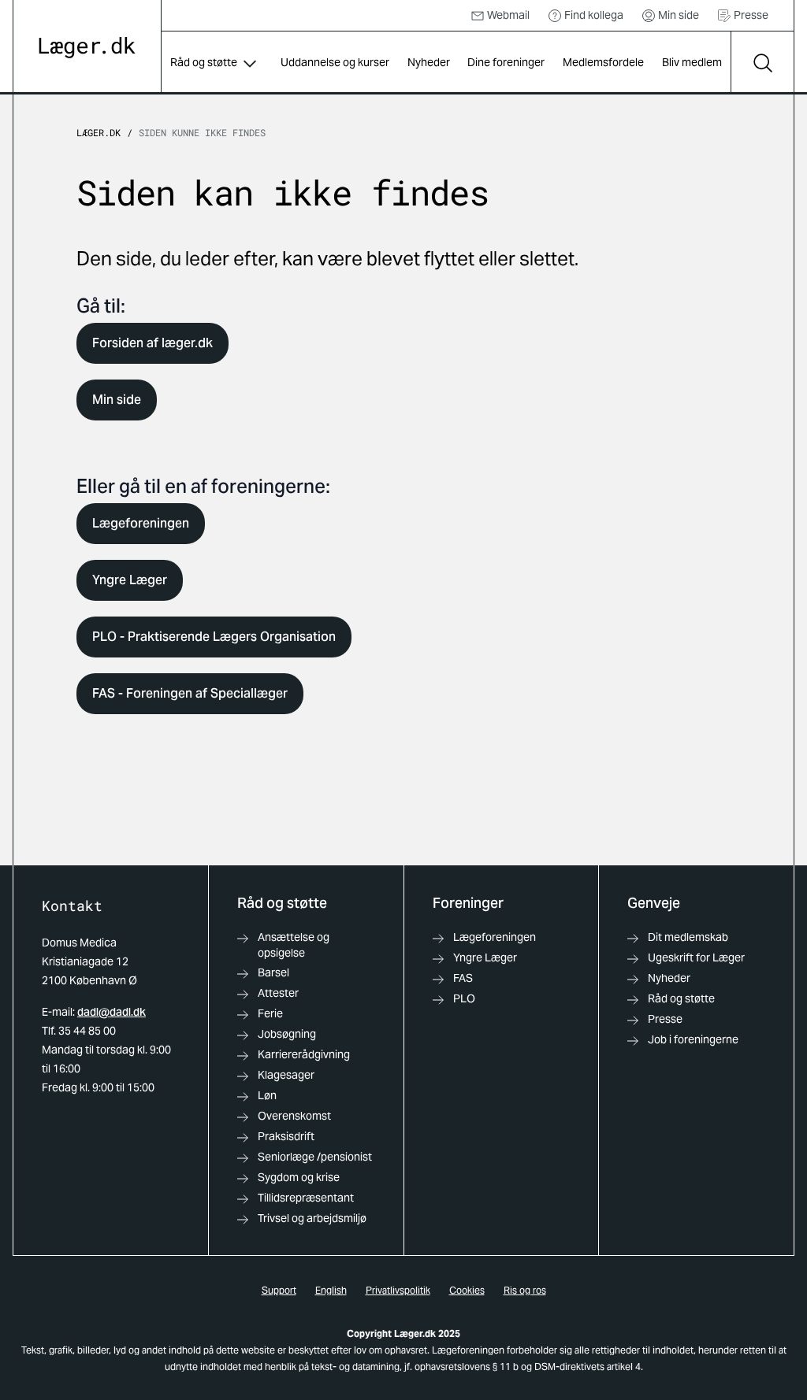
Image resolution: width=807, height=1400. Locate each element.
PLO (464, 998)
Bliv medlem (692, 62)
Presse (751, 15)
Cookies (467, 1290)
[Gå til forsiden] (87, 47)
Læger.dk (98, 132)
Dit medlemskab (688, 937)
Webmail (508, 15)
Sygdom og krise (299, 1177)
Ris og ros (525, 1290)
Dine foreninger (506, 62)
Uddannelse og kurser (335, 62)
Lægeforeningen (140, 523)
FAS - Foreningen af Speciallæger (190, 693)
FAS (463, 978)
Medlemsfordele (603, 62)
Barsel (273, 972)
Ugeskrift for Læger (696, 957)
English (331, 1290)
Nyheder (428, 62)
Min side (678, 15)
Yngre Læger (129, 580)
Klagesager (286, 1075)
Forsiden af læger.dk (152, 343)
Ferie (270, 1013)
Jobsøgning (287, 1034)
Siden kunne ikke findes (202, 132)
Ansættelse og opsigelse (293, 944)
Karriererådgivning (304, 1054)
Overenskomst (294, 1116)
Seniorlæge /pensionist (315, 1157)
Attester (278, 993)
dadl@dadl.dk (111, 1012)
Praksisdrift (286, 1136)
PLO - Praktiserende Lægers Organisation (214, 636)
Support (279, 1290)
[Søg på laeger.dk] (762, 62)
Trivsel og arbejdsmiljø (312, 1218)
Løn (267, 1095)
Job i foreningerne (693, 1039)
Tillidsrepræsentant (306, 1198)
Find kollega (593, 15)
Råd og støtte (203, 62)
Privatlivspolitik (398, 1290)
